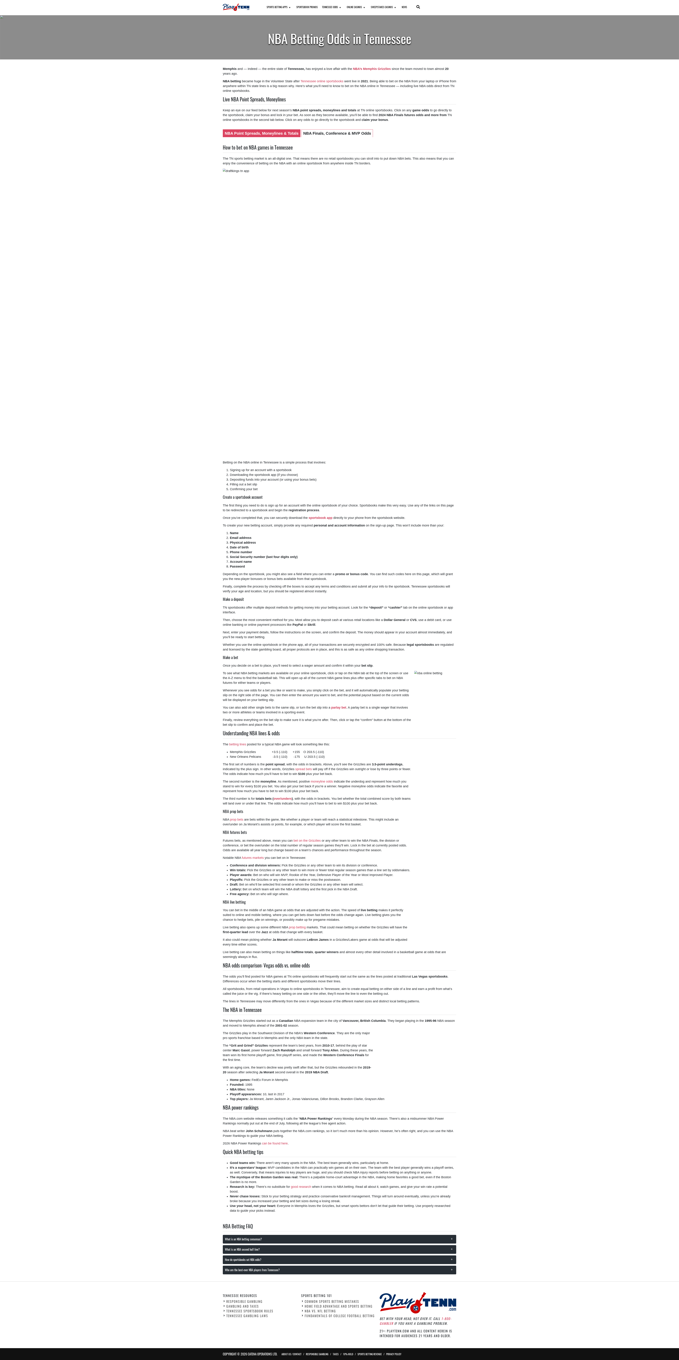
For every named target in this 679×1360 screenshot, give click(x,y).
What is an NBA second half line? (242, 1249)
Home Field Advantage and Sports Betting (339, 1306)
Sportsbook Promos (307, 7)
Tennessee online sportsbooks (322, 81)
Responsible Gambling (244, 1301)
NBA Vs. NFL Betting (320, 1311)
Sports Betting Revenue (370, 1354)
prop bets (236, 819)
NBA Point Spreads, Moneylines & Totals (261, 133)
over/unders (283, 798)
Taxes (336, 1354)
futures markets (253, 858)
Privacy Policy (393, 1354)
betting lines (237, 744)
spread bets (303, 769)
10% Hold (348, 1354)
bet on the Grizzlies (307, 840)
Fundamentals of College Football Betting (340, 1315)
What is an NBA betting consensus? (243, 1239)
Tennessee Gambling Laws (247, 1315)
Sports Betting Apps (277, 7)
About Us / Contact (291, 1354)
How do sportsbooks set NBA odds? (243, 1260)
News (404, 7)
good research (301, 1187)
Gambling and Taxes (242, 1306)
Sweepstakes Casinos (382, 7)
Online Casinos (354, 7)
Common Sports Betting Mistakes (332, 1301)
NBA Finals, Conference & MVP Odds (337, 133)
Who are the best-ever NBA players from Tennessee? (252, 1270)
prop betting (297, 927)
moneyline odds (322, 781)
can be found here (275, 1143)
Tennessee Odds (330, 7)
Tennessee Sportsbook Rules (249, 1311)
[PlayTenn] (240, 7)
